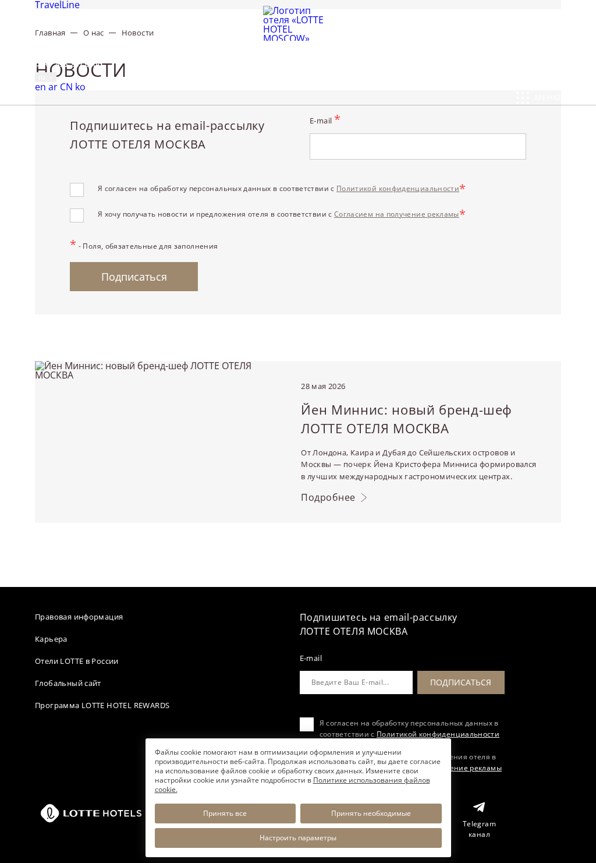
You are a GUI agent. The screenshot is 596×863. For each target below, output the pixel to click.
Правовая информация (79, 616)
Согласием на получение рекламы (396, 214)
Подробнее (328, 497)
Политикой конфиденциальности (397, 188)
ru (42, 77)
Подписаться (134, 277)
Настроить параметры (298, 838)
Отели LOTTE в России (77, 661)
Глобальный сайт (68, 683)
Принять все (225, 813)
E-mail (325, 120)
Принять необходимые (371, 813)
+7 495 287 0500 (72, 64)
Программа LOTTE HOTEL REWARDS (102, 705)
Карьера (51, 639)
